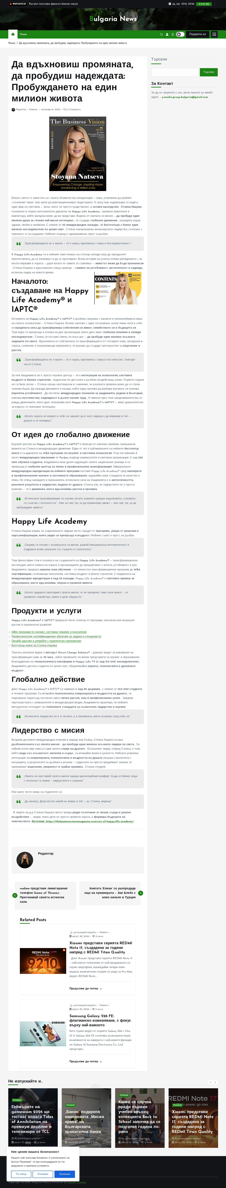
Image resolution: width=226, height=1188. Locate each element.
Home (23, 34)
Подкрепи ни (197, 34)
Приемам (64, 1174)
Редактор (21, 109)
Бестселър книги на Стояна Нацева (34, 645)
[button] (210, 1082)
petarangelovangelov (85, 932)
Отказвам (43, 1174)
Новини (33, 109)
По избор (21, 1174)
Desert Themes (77, 1182)
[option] (33, 1118)
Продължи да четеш (84, 988)
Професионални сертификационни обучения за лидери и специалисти (56, 636)
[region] (43, 1164)
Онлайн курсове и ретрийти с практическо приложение (46, 641)
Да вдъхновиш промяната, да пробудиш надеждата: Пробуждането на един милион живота (73, 43)
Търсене (159, 60)
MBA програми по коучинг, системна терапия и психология (49, 632)
